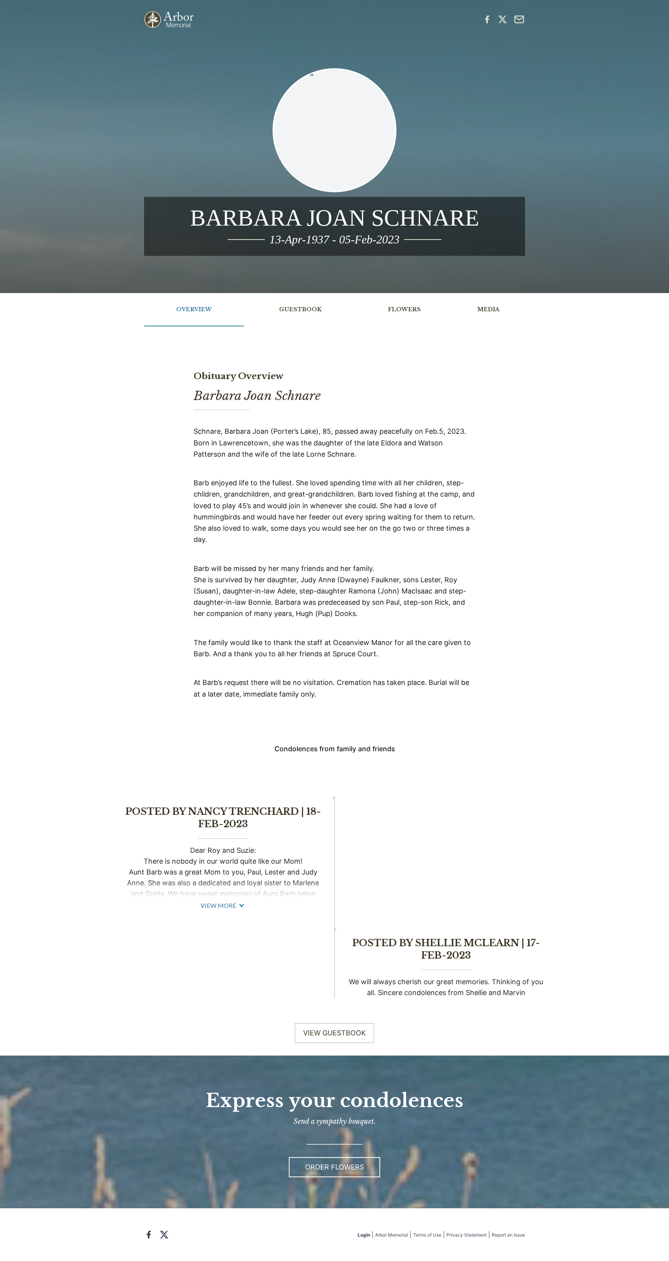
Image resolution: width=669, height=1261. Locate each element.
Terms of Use (427, 1235)
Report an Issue (508, 1235)
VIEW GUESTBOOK (334, 1033)
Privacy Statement (466, 1235)
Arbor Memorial (391, 1235)
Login (364, 1235)
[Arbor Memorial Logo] (169, 19)
